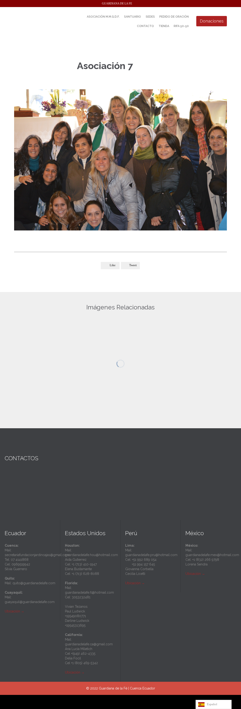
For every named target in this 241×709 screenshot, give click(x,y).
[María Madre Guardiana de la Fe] (49, 21)
